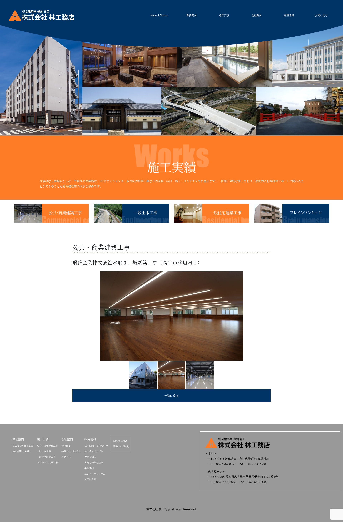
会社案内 (257, 15)
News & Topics (159, 15)
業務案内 (192, 15)
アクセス (66, 456)
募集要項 (89, 467)
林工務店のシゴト (93, 451)
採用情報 (289, 15)
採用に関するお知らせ (96, 445)
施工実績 (224, 15)
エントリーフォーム (94, 473)
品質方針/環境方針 (71, 451)
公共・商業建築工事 (47, 445)
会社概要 (66, 445)
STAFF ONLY (120, 440)
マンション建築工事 (47, 462)
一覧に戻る (171, 395)
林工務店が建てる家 (23, 445)
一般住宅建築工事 (46, 456)
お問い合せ (321, 15)
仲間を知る (90, 456)
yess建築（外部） (22, 451)
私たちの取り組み (93, 462)
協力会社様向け (121, 446)
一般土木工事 (44, 451)
